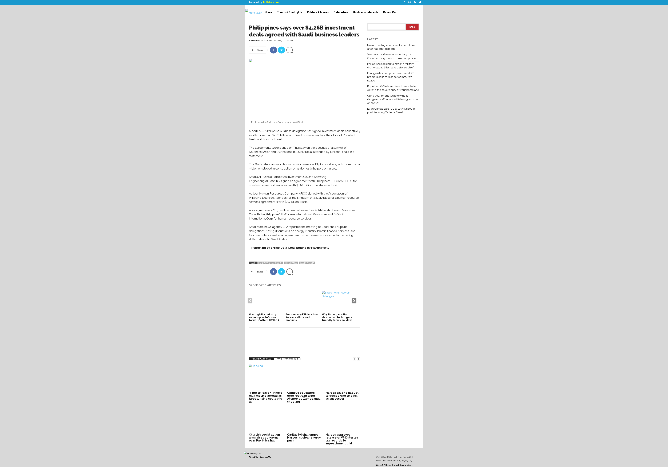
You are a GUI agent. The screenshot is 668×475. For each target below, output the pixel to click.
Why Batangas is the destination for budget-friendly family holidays (337, 317)
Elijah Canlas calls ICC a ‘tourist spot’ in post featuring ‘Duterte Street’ (391, 110)
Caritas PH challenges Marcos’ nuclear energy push (304, 437)
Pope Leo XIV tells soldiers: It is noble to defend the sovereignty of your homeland (393, 88)
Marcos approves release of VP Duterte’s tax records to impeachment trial (342, 439)
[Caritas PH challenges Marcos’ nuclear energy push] (304, 419)
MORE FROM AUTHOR (287, 359)
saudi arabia (307, 263)
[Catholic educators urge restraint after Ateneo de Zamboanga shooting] (304, 377)
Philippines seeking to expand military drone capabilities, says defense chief (390, 65)
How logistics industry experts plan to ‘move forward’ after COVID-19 (264, 317)
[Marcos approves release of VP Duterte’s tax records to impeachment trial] (342, 419)
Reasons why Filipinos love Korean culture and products (302, 317)
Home (268, 12)
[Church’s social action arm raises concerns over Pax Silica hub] (266, 419)
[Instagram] (409, 2)
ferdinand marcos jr (270, 263)
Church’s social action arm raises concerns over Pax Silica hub (264, 437)
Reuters (257, 40)
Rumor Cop (390, 12)
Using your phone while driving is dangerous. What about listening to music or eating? (393, 99)
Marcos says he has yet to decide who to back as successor (342, 395)
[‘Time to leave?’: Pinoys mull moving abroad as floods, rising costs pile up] (266, 377)
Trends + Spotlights (289, 12)
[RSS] (415, 2)
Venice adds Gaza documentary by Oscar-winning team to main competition (392, 56)
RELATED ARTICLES (261, 359)
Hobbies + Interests (365, 12)
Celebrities (341, 12)
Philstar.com (271, 2)
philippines (291, 263)
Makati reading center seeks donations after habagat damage (391, 47)
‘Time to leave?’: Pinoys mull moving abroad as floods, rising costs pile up (265, 397)
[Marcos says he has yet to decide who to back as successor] (342, 377)
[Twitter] (420, 2)
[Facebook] (404, 2)
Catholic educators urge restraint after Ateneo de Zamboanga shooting (303, 397)
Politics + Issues (318, 12)
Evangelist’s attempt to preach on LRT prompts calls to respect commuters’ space (390, 77)
